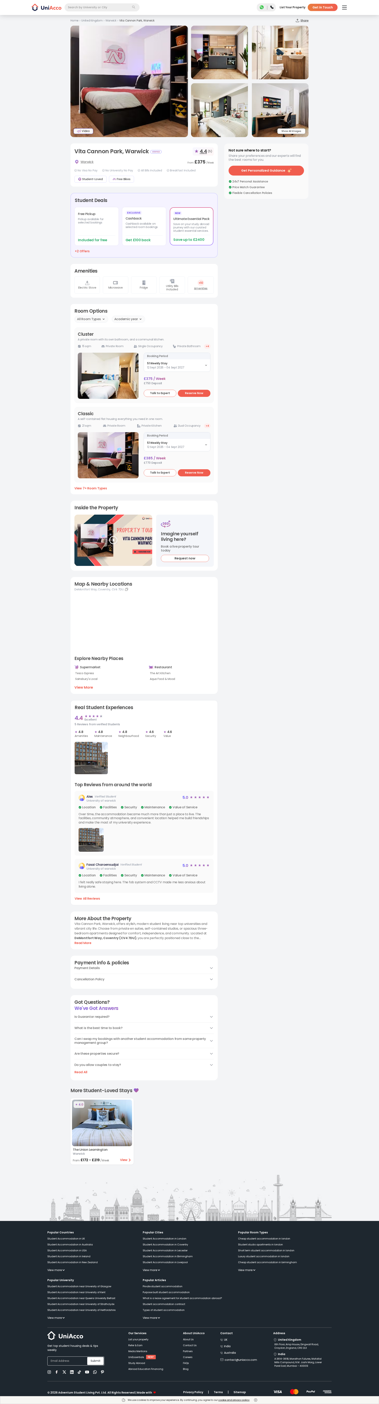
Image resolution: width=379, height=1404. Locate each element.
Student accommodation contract (164, 1304)
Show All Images (291, 131)
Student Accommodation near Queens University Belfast (81, 1298)
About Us (188, 1339)
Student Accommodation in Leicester (165, 1250)
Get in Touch (322, 7)
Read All (80, 1072)
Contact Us (190, 1345)
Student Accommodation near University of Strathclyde (80, 1304)
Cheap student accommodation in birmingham (267, 1262)
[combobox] (102, 7)
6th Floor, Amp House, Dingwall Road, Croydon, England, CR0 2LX (296, 1346)
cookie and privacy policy (234, 1400)
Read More (82, 943)
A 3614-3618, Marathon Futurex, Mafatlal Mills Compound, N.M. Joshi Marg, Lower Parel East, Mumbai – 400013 (298, 1362)
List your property (138, 1339)
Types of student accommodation (164, 1310)
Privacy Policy (193, 1392)
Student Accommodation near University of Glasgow (79, 1286)
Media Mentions (137, 1351)
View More (83, 687)
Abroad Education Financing (145, 1369)
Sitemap (240, 1392)
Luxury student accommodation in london (263, 1256)
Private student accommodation (162, 1286)
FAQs (186, 1363)
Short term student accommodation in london (266, 1250)
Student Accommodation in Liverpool (165, 1262)
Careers (187, 1357)
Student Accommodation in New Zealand (72, 1262)
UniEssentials (136, 1357)
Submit (95, 1361)
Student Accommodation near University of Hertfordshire (81, 1310)
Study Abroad (136, 1363)
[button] (144, 823)
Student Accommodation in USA (67, 1250)
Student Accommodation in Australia (70, 1244)
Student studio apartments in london (260, 1244)
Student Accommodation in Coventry (165, 1244)
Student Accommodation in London (164, 1238)
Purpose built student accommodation (166, 1292)
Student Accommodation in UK (66, 1238)
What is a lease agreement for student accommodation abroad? (182, 1298)
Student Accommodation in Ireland (68, 1256)
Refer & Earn (135, 1345)
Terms (218, 1392)
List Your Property (292, 7)
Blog (186, 1369)
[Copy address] (126, 589)
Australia (230, 1353)
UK (225, 1340)
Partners (188, 1351)
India (227, 1346)
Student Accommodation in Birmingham (168, 1256)
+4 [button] (207, 346)
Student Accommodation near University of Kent (76, 1292)
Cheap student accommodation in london (264, 1238)
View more (54, 1270)
